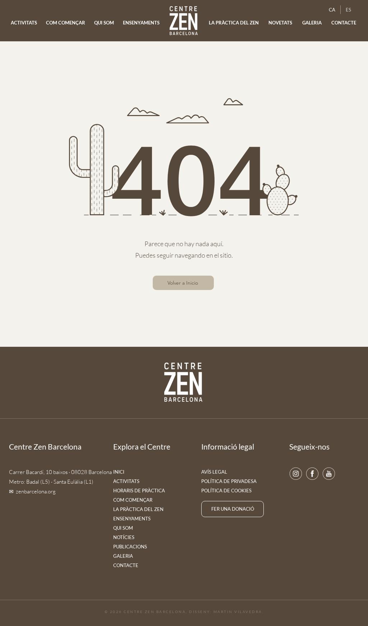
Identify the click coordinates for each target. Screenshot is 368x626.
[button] (280, 23)
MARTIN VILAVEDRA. (238, 611)
